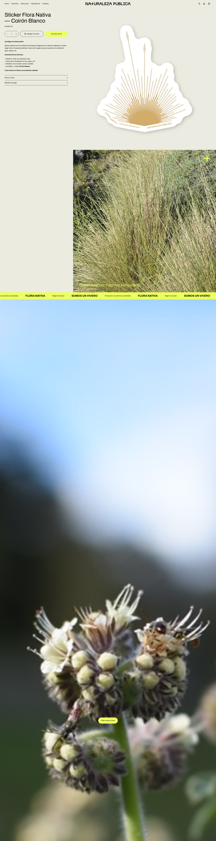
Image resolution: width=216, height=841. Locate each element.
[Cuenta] (204, 3)
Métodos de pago (11, 83)
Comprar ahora (56, 34)
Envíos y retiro (10, 78)
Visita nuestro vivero (108, 720)
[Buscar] (199, 3)
